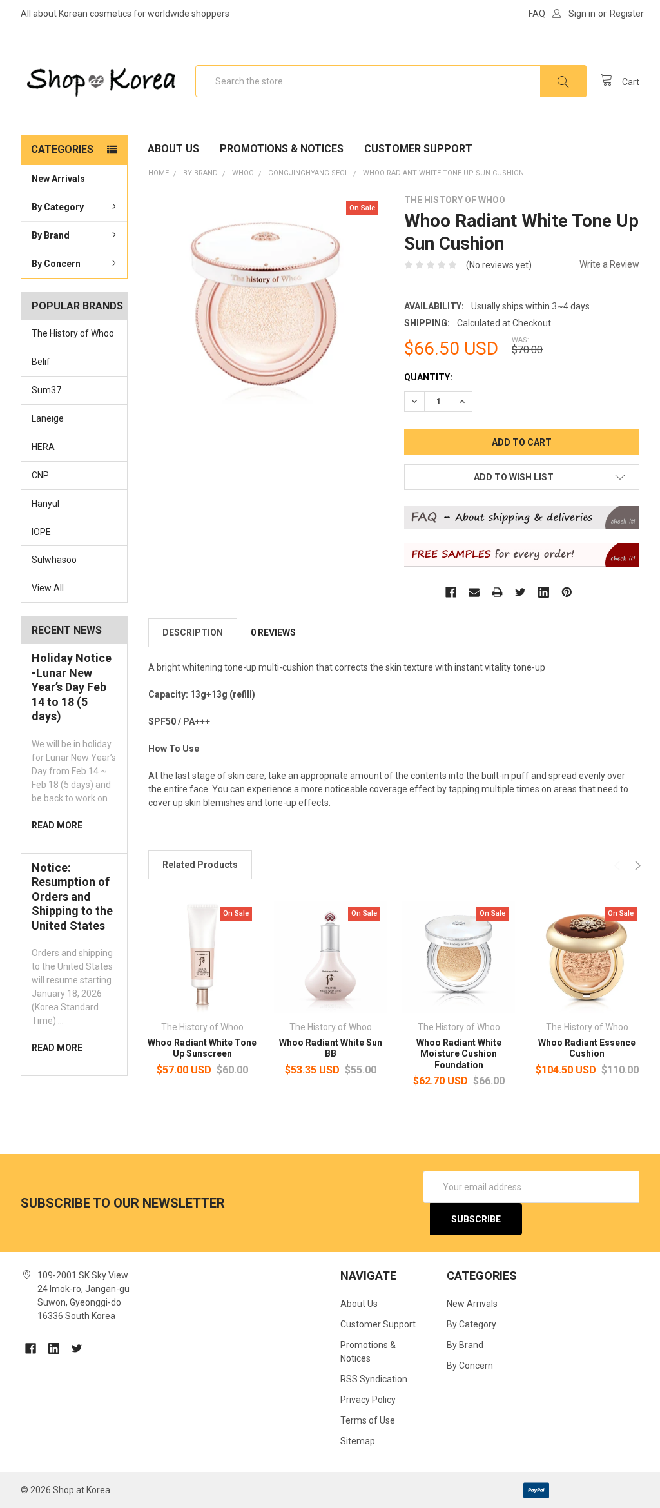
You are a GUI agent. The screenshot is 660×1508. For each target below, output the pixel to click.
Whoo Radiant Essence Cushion (587, 1048)
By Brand (51, 235)
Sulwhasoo (54, 559)
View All (48, 588)
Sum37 (46, 390)
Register (627, 13)
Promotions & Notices (282, 148)
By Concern (56, 264)
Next (636, 865)
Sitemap (357, 1441)
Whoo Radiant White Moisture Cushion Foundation (458, 1053)
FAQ (537, 13)
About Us (173, 148)
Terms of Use (367, 1420)
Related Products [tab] (200, 864)
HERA (43, 447)
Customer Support (418, 148)
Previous (619, 865)
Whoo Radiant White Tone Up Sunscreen (202, 1048)
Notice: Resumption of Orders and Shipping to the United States (72, 896)
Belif (41, 362)
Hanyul (45, 503)
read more (57, 825)
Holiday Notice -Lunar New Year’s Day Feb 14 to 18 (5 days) (72, 687)
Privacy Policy (368, 1400)
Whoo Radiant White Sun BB (330, 1048)
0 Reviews (273, 632)
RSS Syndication (373, 1379)
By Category (58, 207)
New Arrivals (58, 178)
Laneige (48, 418)
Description (192, 632)
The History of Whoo (73, 333)
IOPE (41, 532)
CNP (40, 475)
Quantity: (428, 377)
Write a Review (609, 264)
